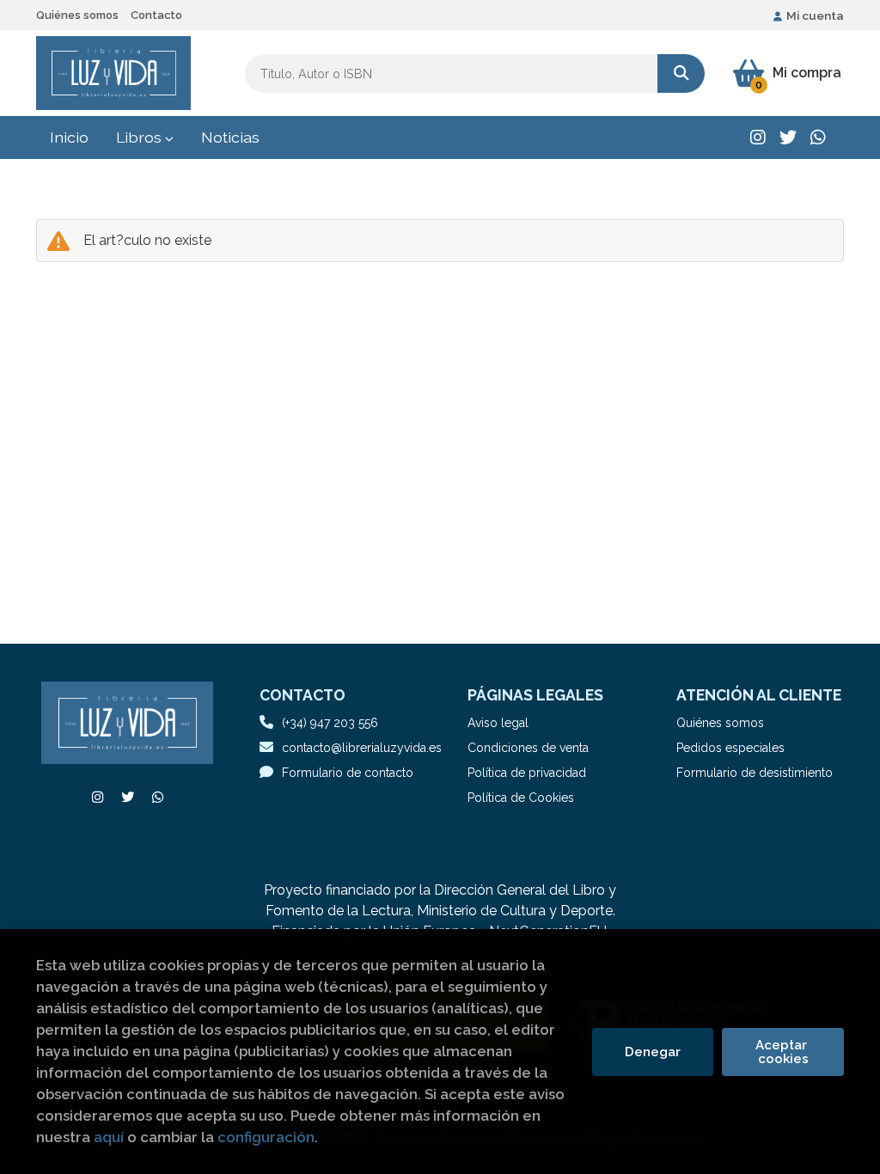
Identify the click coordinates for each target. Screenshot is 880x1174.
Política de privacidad (527, 773)
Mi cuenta (815, 15)
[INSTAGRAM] (758, 137)
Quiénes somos (77, 15)
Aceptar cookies (782, 1052)
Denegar (653, 1052)
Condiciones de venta (528, 748)
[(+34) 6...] (818, 137)
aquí (109, 1137)
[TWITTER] (788, 137)
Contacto (156, 15)
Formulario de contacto (347, 773)
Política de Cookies (521, 797)
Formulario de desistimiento (754, 773)
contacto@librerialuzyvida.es (362, 748)
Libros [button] (140, 137)
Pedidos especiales (730, 748)
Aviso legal (498, 723)
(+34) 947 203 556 (330, 723)
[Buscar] (681, 73)
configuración (266, 1137)
